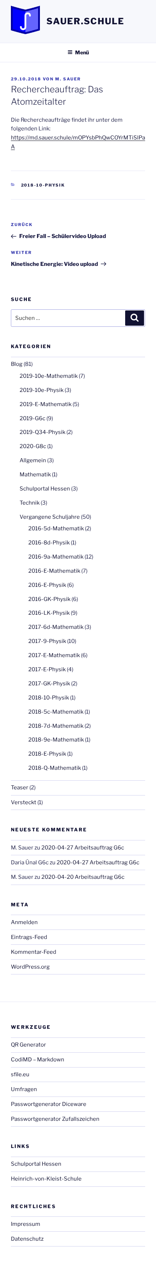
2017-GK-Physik (49, 683)
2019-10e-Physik (41, 390)
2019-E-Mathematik (45, 404)
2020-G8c (33, 446)
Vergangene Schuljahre (50, 517)
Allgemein (33, 460)
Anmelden (24, 922)
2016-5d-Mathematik (56, 528)
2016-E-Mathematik (54, 571)
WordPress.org (30, 967)
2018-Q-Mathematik (54, 768)
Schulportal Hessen (45, 488)
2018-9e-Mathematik (56, 739)
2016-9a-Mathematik (55, 557)
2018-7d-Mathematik (55, 726)
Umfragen (24, 1089)
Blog (16, 364)
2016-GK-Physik (49, 599)
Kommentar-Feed (33, 952)
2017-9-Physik (47, 641)
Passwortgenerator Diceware (48, 1104)
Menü (82, 52)
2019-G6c (32, 418)
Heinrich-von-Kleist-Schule (46, 1178)
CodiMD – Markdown (37, 1059)
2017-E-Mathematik (54, 655)
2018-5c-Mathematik (55, 712)
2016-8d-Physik (49, 542)
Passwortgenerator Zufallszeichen (55, 1119)
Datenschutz (27, 1239)
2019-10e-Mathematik (49, 376)
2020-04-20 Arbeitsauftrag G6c (82, 877)
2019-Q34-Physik (42, 432)
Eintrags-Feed (29, 937)
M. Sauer (68, 79)
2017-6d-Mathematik (55, 627)
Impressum (25, 1224)
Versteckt (23, 802)
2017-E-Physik (47, 669)
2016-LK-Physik (49, 613)
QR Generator (28, 1044)
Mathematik (35, 474)
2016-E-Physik (47, 585)
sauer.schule (85, 21)
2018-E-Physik (47, 754)
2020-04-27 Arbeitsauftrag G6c (82, 847)
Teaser (19, 787)
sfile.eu (20, 1074)
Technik (30, 503)
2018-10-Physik (43, 185)
